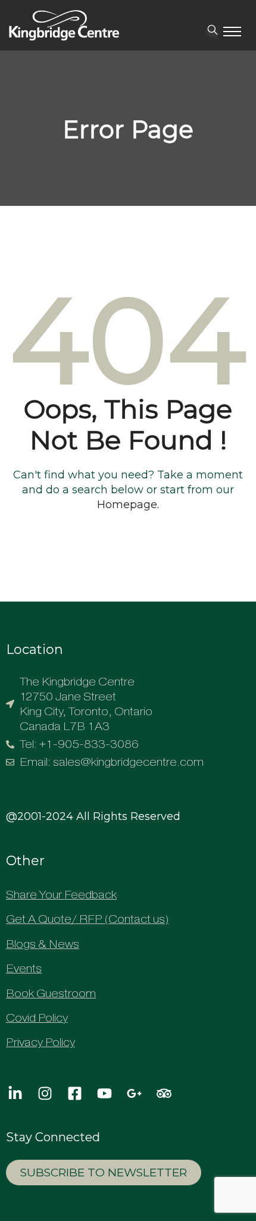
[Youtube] (104, 1094)
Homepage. (128, 504)
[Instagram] (45, 1094)
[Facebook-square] (74, 1094)
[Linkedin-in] (15, 1094)
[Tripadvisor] (164, 1094)
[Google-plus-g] (134, 1094)
